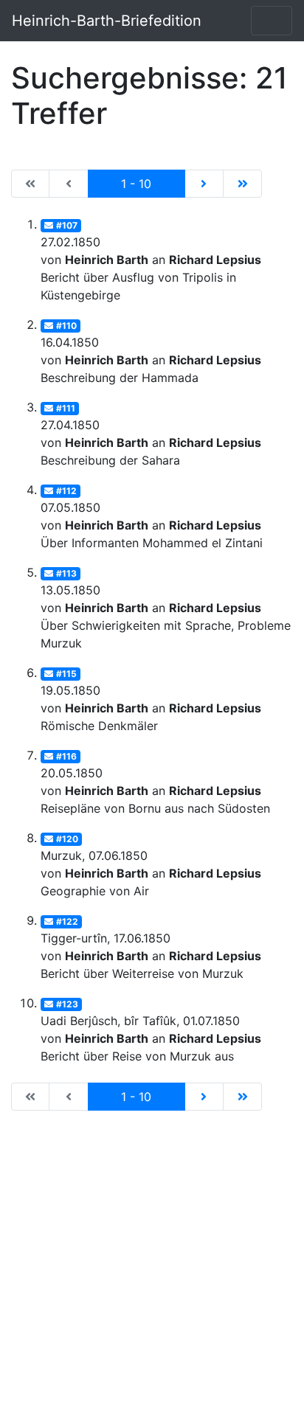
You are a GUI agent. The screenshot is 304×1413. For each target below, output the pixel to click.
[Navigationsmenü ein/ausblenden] (271, 20)
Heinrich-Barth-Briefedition (106, 20)
